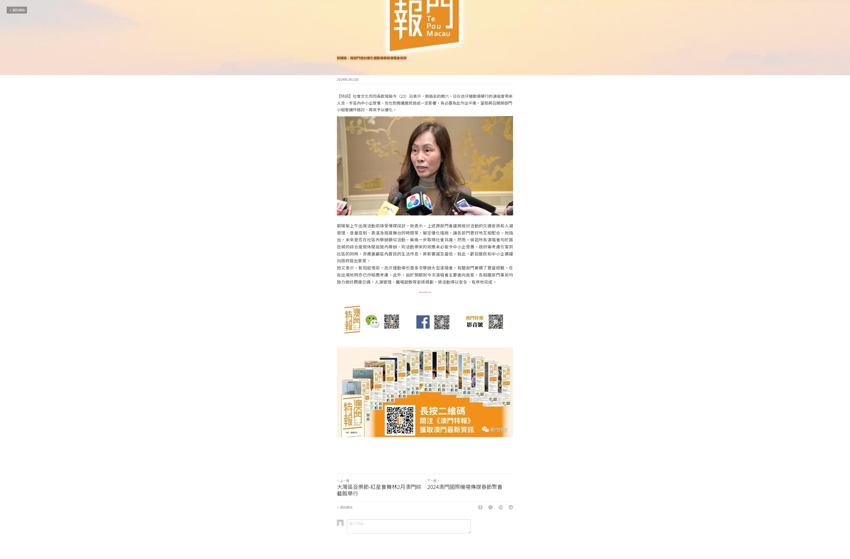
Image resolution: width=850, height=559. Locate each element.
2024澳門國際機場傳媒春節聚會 (464, 486)
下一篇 (432, 480)
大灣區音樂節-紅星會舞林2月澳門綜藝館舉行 (379, 490)
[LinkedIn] (500, 507)
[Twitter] (490, 507)
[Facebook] (480, 507)
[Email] (511, 507)
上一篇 (344, 480)
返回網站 (18, 10)
